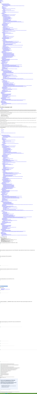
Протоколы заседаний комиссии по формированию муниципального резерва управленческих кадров (12, 178)
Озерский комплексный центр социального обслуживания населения (8, 8)
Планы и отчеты (3, 67)
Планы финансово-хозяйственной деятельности (6, 219)
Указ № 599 (4, 39)
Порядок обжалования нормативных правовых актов (8, 168)
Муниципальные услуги (4, 25)
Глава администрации (4, 145)
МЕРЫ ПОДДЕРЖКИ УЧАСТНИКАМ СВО (5, 60)
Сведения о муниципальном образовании (5, 3)
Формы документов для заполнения (6, 181)
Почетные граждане (4, 12)
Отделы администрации (4, 147)
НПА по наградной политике (6, 49)
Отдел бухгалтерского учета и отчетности (7, 151)
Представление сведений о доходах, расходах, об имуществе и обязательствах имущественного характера (13, 176)
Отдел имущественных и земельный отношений (7, 149)
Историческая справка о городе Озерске (6, 135)
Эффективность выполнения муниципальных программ (8, 29)
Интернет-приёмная (3, 288)
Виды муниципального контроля (5, 61)
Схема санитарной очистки (4, 96)
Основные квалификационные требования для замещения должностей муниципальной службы (12, 173)
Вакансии (4, 174)
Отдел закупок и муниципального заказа (7, 148)
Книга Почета (3, 144)
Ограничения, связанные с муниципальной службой (8, 175)
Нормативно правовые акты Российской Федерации (7, 70)
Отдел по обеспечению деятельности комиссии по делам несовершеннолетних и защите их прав (12, 21)
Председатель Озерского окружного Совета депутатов (7, 52)
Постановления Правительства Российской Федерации (8, 203)
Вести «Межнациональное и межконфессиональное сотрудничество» (9, 209)
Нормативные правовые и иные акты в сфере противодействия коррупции (9, 65)
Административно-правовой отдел (6, 16)
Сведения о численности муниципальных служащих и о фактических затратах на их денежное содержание (12, 66)
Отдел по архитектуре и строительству (6, 17)
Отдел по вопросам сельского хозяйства (7, 20)
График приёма (2, 289)
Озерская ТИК (3, 142)
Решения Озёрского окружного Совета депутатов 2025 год (8, 185)
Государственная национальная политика (5, 201)
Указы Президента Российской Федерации (7, 202)
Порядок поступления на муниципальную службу (8, 41)
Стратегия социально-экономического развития (6, 91)
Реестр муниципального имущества (5, 37)
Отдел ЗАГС (4, 22)
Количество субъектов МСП (6, 214)
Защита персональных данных (5, 179)
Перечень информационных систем (5, 182)
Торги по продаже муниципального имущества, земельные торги (9, 31)
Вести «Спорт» (4, 77)
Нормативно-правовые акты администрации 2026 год (8, 33)
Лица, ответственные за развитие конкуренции (7, 89)
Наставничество (4, 45)
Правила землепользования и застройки (6, 97)
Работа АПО (2, 130)
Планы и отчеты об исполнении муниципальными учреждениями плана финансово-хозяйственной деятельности (13, 5)
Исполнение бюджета (5, 80)
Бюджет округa (3, 211)
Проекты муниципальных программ (6, 28)
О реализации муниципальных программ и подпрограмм (8, 82)
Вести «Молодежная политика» (6, 208)
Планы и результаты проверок (5, 62)
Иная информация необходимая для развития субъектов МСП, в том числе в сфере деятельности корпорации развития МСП (14, 86)
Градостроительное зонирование (5, 95)
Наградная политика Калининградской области (6, 180)
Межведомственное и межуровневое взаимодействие (8, 27)
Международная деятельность (5, 87)
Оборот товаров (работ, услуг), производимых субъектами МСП (9, 215)
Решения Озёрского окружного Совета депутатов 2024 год (8, 54)
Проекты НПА (4, 36)
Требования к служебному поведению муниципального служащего (9, 43)
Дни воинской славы (4, 73)
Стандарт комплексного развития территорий (6, 94)
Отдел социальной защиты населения (6, 18)
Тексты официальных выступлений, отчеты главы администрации (9, 14)
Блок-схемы (4, 141)
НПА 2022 (4, 166)
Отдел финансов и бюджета (5, 19)
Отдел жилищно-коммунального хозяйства (7, 150)
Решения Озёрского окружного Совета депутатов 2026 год (8, 53)
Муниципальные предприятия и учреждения (6, 4)
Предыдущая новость (2, 129)
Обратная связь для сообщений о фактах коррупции (7, 57)
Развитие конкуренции (4, 88)
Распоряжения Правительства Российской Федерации (8, 72)
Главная (2, 108)
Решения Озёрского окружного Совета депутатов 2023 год (8, 186)
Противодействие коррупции (4, 63)
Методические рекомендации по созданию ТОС (6, 99)
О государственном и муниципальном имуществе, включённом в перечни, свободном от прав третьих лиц (13, 217)
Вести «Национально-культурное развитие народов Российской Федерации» (10, 76)
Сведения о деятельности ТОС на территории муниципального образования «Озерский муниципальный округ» (12, 100)
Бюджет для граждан (5, 212)
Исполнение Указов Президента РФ (5, 38)
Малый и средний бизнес (4, 213)
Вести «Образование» (5, 207)
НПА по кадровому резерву (5, 46)
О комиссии (4, 11)
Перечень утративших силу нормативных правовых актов (8, 167)
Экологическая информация (3, 102)
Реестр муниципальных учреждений (6, 136)
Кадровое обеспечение (4, 40)
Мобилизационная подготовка (6, 23)
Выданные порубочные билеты (5, 24)
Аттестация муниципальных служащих (5, 47)
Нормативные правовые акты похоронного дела (6, 234)
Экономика (2, 79)
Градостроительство (3, 93)
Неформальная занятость (4, 218)
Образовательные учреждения (5, 137)
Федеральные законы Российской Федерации (7, 71)
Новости (4, 140)
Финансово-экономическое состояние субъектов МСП (8, 84)
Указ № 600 (4, 170)
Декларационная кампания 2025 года (5, 64)
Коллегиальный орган (3, 92)
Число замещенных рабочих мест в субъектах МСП (8, 83)
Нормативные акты (4, 58)
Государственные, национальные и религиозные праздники (7, 74)
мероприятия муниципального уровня (6, 75)
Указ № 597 (4, 171)
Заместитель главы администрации (5, 146)
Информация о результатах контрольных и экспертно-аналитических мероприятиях (10, 59)
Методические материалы (4, 68)
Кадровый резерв (3, 177)
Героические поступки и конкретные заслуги (7, 50)
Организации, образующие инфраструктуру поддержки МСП (9, 216)
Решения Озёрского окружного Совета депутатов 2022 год (8, 55)
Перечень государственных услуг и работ (7, 9)
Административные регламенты (6, 26)
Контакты (2, 235)
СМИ (2, 6)
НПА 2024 (4, 165)
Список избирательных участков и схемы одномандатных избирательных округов (11, 143)
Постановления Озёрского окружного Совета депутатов (7, 56)
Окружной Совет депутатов (3, 183)
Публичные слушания (4, 138)
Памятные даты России (4, 205)
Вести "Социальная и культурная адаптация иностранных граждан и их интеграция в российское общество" (13, 78)
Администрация (2, 13)
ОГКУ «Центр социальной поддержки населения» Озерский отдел (8, 10)
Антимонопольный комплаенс (5, 90)
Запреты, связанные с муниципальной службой (7, 44)
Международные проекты (3, 98)
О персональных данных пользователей (7, 48)
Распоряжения (3, 32)
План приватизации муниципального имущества (6, 169)
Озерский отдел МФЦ (4, 139)
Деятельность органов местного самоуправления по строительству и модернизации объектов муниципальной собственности (14, 30)
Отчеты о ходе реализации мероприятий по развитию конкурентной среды (10, 220)
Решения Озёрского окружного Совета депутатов (6, 184)
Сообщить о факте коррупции (5, 200)
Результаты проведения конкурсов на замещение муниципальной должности (10, 42)
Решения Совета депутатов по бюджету (5, 81)
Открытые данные (4, 51)
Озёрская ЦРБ (3, 7)
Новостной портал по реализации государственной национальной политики (9, 206)
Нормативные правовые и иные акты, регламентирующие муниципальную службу (11, 172)
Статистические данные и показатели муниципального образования (8, 15)
